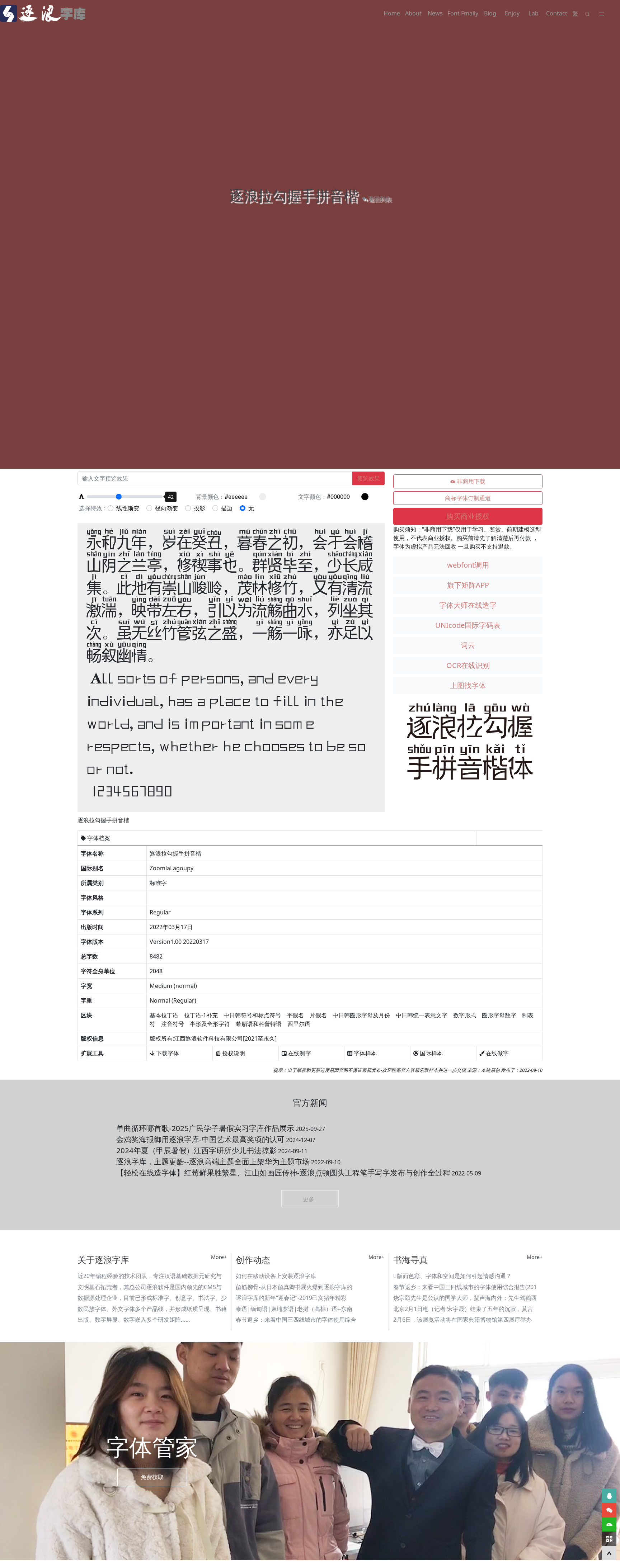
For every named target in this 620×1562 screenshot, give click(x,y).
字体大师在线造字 (468, 605)
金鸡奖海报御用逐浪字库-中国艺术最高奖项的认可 (215, 1139)
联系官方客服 (405, 1070)
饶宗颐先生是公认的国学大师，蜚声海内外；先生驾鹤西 (465, 1298)
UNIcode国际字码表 (468, 625)
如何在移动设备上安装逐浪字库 (276, 1276)
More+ (219, 1257)
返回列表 (379, 199)
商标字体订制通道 (468, 498)
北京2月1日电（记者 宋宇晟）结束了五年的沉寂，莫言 (463, 1309)
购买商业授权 (467, 516)
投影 (199, 508)
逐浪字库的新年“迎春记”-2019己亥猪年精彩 (291, 1298)
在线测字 (299, 1053)
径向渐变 (166, 508)
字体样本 (364, 1053)
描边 (226, 508)
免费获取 (152, 1477)
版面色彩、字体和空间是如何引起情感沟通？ (452, 1276)
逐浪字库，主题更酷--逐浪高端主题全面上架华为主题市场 (228, 1161)
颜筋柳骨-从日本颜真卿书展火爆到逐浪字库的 (294, 1287)
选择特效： (93, 508)
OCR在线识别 (468, 665)
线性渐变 (127, 508)
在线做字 (496, 1053)
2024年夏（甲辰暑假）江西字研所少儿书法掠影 (211, 1150)
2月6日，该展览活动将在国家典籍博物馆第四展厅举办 (462, 1320)
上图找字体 (468, 685)
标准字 (158, 883)
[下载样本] (609, 1524)
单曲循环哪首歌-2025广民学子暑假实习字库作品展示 (220, 1128)
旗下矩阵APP (468, 585)
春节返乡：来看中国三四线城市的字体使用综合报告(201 (465, 1287)
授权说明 (233, 1053)
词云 (468, 645)
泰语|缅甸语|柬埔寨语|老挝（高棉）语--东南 (294, 1309)
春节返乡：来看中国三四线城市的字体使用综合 (296, 1320)
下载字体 (167, 1053)
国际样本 (430, 1053)
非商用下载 (470, 481)
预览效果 (368, 478)
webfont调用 (468, 565)
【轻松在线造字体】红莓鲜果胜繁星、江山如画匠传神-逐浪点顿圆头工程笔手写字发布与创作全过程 (298, 1173)
